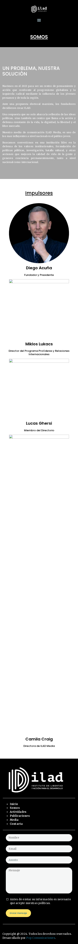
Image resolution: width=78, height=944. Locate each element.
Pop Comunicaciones (40, 938)
